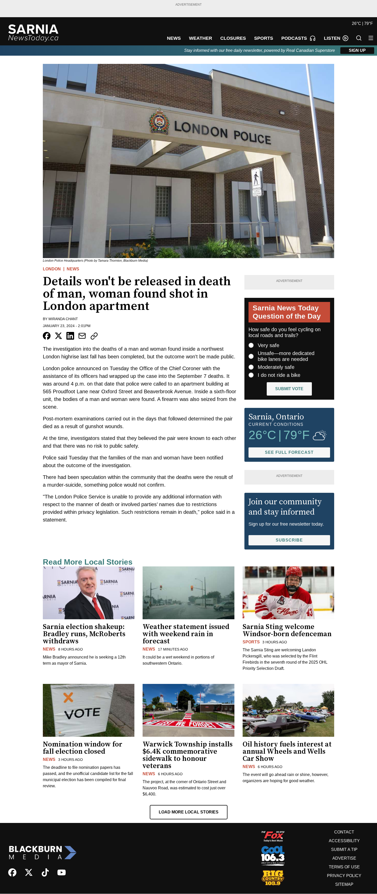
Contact (344, 832)
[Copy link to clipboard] (94, 336)
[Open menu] (371, 38)
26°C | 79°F (362, 23)
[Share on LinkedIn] (70, 336)
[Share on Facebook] (47, 336)
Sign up (357, 50)
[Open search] (358, 38)
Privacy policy (344, 875)
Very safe (268, 345)
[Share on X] (58, 336)
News (73, 269)
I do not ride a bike (279, 375)
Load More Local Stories (189, 812)
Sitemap (344, 884)
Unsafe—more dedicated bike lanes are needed (286, 356)
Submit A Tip (344, 849)
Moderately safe (276, 367)
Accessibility (344, 841)
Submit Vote (289, 389)
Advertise (344, 858)
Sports (251, 642)
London (52, 269)
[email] (82, 336)
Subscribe (289, 540)
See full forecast (289, 452)
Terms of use (344, 867)
